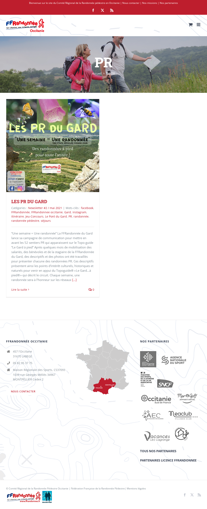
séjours (46, 221)
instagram (79, 212)
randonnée (81, 216)
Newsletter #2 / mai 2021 (45, 208)
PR (70, 216)
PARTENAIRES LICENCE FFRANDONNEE (168, 460)
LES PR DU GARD (47, 145)
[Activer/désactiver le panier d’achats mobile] (191, 24)
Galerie (58, 145)
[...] (74, 280)
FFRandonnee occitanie (47, 212)
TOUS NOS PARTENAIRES (158, 451)
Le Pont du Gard (56, 216)
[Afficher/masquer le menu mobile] (199, 24)
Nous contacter (130, 3)
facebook (87, 208)
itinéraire (17, 216)
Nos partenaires (169, 3)
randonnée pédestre (25, 221)
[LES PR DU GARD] (52, 145)
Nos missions (149, 3)
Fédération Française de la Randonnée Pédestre (98, 488)
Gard (67, 212)
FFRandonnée (20, 212)
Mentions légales (136, 488)
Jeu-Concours (34, 216)
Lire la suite (19, 289)
